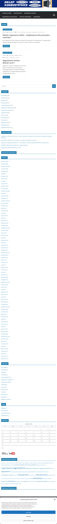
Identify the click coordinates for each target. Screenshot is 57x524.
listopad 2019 (4, 198)
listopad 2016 (4, 279)
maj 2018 (3, 238)
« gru (2, 448)
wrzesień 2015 (4, 309)
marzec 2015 (4, 324)
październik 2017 (5, 252)
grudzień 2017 (4, 247)
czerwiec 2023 (4, 169)
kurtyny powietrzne (32, 465)
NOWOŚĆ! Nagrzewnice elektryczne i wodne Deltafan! (14, 145)
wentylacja (37, 478)
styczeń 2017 (4, 275)
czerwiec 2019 (4, 210)
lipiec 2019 (4, 208)
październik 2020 (5, 191)
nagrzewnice (35, 32)
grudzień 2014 (4, 331)
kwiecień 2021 (4, 176)
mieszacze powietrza (42, 465)
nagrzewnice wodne (45, 468)
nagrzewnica (28, 32)
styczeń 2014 (4, 356)
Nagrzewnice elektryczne (9, 16)
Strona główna (6, 13)
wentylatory (11, 481)
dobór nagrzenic (19, 463)
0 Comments (19, 32)
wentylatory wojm (19, 481)
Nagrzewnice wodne (30, 13)
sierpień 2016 (4, 284)
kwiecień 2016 (4, 292)
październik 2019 (5, 201)
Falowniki (3, 100)
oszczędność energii (7, 475)
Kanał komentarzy (5, 413)
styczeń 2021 (4, 183)
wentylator (4, 481)
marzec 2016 (4, 294)
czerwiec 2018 (4, 235)
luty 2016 (3, 297)
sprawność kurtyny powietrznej (26, 478)
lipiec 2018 (4, 233)
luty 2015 (3, 326)
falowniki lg (40, 463)
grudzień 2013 (4, 358)
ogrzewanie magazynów (27, 471)
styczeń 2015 (4, 329)
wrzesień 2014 (4, 339)
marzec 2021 (4, 178)
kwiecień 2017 (4, 267)
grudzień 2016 (4, 277)
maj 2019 (3, 213)
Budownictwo (4, 98)
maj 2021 (3, 173)
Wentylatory (4, 125)
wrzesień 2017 (4, 255)
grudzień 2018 (4, 223)
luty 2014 (3, 353)
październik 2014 (5, 336)
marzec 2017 (4, 270)
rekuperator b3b (32, 475)
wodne (43, 32)
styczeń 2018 (4, 245)
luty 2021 (3, 181)
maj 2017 (3, 265)
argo (24, 32)
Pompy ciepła (4, 117)
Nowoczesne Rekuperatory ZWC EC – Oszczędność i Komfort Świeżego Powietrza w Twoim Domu (25, 142)
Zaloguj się (4, 408)
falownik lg (13, 465)
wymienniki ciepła (42, 481)
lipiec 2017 (4, 260)
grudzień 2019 (4, 196)
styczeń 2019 (4, 220)
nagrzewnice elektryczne (32, 468)
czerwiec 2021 (4, 171)
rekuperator (23, 474)
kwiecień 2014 (4, 348)
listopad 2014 (4, 334)
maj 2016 (3, 289)
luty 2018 (3, 242)
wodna (39, 32)
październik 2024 (5, 166)
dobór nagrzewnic (26, 463)
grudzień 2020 (4, 186)
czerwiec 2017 (4, 262)
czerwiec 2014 (4, 344)
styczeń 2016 (4, 299)
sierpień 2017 (4, 257)
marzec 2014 (4, 351)
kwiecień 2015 (4, 321)
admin (5, 32)
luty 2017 (3, 272)
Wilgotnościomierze (6, 127)
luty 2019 (3, 218)
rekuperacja (15, 475)
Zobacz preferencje (28, 520)
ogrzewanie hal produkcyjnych (16, 471)
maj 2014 (3, 346)
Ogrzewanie (36, 16)
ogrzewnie (47, 471)
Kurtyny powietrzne (6, 105)
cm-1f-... (4, 463)
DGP (15, 463)
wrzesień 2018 (4, 230)
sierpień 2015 (4, 311)
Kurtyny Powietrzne (25, 16)
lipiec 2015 (4, 314)
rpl (3, 478)
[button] (55, 499)
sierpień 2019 (4, 206)
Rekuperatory (18, 13)
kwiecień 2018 (4, 240)
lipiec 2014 (4, 341)
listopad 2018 (4, 225)
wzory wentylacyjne (5, 483)
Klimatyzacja (4, 103)
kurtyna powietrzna (20, 465)
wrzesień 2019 (4, 203)
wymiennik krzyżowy (51, 481)
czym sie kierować (10, 463)
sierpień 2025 (4, 164)
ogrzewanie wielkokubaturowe (38, 471)
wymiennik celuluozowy (32, 481)
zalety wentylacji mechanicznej (15, 483)
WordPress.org (4, 415)
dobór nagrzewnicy (33, 463)
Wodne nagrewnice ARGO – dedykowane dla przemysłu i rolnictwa (26, 36)
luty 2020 (3, 193)
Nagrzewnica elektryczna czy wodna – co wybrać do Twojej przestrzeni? (19, 140)
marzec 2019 (4, 215)
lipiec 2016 (4, 287)
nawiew (52, 468)
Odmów (28, 516)
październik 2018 (5, 228)
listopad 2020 (4, 188)
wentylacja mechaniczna (47, 478)
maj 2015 (3, 319)
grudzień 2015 (4, 302)
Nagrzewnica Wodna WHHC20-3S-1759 (10, 147)
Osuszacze (3, 115)
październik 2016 (5, 282)
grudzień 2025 (4, 161)
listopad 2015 (4, 304)
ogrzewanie (5, 471)
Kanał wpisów (4, 410)
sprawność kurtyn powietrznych (13, 478)
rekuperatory (42, 474)
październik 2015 (5, 307)
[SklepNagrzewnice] (28, 1)
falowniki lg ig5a (45, 463)
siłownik (5, 478)
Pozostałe (3, 120)
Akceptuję (28, 512)
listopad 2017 (4, 250)
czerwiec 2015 (4, 316)
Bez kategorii (4, 95)
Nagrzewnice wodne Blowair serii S (11, 61)
